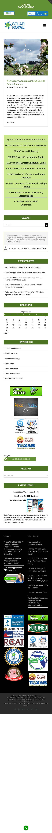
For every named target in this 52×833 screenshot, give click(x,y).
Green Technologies (13, 348)
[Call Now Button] (26, 828)
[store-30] (9, 12)
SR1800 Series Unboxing (26, 151)
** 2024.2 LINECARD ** (13, 542)
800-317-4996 (26, 7)
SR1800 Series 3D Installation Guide (26, 157)
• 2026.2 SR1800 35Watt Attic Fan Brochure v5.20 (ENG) (38, 551)
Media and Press (12, 353)
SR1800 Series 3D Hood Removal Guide (26, 162)
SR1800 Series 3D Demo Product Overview (26, 145)
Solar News (9, 363)
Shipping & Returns (11, 547)
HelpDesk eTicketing (12, 544)
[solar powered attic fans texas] (14, 22)
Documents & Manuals (13, 549)
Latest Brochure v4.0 (17, 500)
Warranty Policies (35, 605)
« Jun (6, 333)
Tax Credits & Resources (38, 598)
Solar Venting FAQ (12, 373)
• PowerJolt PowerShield (37, 592)
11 (13, 322)
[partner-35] (37, 12)
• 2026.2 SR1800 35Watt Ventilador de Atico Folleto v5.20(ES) (37, 578)
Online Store (8, 554)
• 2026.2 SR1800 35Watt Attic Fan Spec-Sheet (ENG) (37, 561)
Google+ (7, 456)
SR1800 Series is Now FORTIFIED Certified (22, 267)
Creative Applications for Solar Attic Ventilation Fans (25, 272)
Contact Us (8, 551)
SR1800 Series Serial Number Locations (26, 168)
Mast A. (11, 87)
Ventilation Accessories (14, 378)
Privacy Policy (33, 603)
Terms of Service (34, 600)
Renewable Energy (12, 358)
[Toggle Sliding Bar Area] (50, 2)
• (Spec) (45, 580)
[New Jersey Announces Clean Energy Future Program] (26, 57)
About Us (16, 551)
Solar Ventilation (11, 368)
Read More (10, 122)
